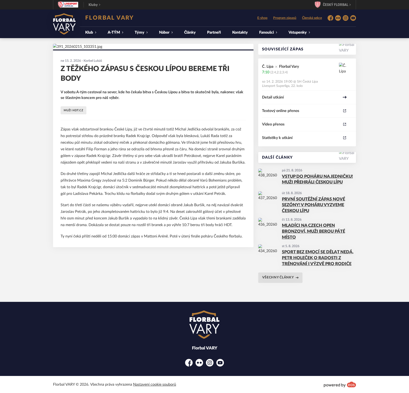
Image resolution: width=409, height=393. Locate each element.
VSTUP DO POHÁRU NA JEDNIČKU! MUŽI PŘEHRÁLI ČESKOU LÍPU (317, 179)
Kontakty (240, 32)
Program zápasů (284, 18)
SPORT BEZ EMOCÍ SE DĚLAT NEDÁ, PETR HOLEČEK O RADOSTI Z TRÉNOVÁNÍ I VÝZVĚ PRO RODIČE (317, 258)
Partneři (214, 32)
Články (190, 32)
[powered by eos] (340, 384)
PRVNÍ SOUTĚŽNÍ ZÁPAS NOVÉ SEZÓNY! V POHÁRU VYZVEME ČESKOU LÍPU (313, 205)
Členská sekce (312, 18)
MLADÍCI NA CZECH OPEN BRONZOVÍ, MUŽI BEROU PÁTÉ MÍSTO (313, 231)
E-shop (262, 18)
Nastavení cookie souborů (154, 384)
